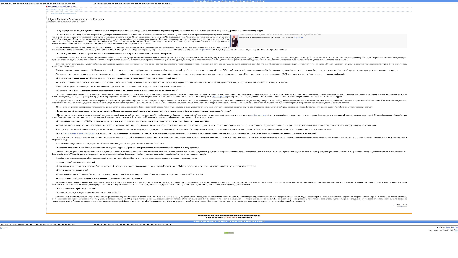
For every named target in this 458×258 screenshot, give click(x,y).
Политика (73, 6)
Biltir (456, 227)
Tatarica (448, 227)
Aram (453, 227)
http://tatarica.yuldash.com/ (84, 3)
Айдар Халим (298, 37)
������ (233, 1)
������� (199, 1)
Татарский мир (64, 6)
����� (260, 1)
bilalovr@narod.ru (402, 206)
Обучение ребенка (219, 97)
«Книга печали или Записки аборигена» (78, 133)
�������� (210, 1)
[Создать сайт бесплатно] (229, 233)
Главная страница (53, 6)
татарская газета (205, 49)
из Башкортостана (258, 115)
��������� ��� (247, 1)
